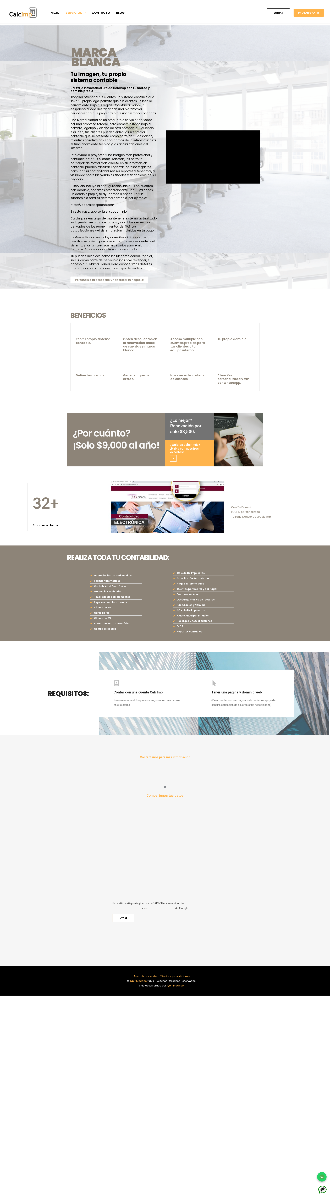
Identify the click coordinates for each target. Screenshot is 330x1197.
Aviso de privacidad (146, 976)
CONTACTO (101, 12)
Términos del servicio (161, 908)
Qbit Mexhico (138, 981)
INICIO (54, 12)
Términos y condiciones (175, 976)
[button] (278, 12)
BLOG (120, 12)
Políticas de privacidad (127, 908)
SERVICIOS (74, 12)
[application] (84, 12)
